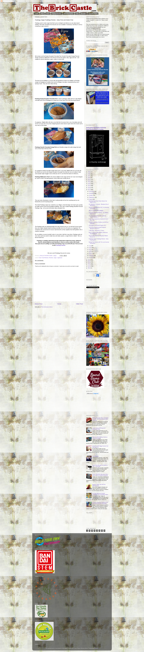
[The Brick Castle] (98, 276)
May (90, 249)
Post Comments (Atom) (46, 307)
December (91, 191)
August (91, 199)
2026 (89, 171)
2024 (89, 175)
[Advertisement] (93, 114)
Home (36, 13)
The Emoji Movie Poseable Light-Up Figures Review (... (97, 216)
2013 (89, 266)
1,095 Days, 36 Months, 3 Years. (96, 230)
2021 (89, 181)
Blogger (96, 648)
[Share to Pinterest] (66, 255)
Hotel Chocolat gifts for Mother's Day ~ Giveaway (100, 466)
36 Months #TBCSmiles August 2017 (97, 225)
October (91, 195)
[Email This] (60, 255)
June (90, 247)
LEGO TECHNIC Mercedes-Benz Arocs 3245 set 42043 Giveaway (100, 475)
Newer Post (38, 304)
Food (77, 13)
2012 (89, 268)
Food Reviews (45, 257)
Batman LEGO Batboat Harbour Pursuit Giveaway (99, 438)
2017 (89, 189)
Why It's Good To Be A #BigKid (96, 210)
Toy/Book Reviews (56, 13)
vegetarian (59, 257)
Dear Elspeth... (95, 456)
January (91, 257)
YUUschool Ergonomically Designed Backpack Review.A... (97, 228)
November (91, 193)
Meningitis (83, 13)
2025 (89, 173)
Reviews (51, 257)
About (42, 13)
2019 (89, 185)
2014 (89, 264)
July (90, 245)
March (90, 253)
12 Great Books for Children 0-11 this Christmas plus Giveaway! (100, 503)
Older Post (79, 304)
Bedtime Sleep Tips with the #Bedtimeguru (99, 485)
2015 (89, 262)
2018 (89, 187)
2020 (89, 183)
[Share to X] (63, 255)
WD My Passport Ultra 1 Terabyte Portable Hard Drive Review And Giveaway (100, 419)
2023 (89, 177)
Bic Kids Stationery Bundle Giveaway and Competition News (100, 494)
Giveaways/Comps (68, 13)
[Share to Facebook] (64, 255)
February (91, 255)
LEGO (47, 13)
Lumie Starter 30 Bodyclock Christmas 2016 (98, 429)
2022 (89, 179)
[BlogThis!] (62, 255)
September (92, 197)
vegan (55, 257)
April (90, 251)
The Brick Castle (98, 273)
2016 (89, 260)
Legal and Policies (92, 13)
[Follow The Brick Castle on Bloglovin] (92, 394)
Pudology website (60, 245)
